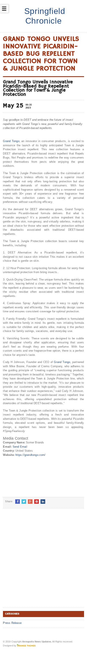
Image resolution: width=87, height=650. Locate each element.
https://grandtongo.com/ (30, 454)
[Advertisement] (43, 561)
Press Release (12, 622)
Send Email (20, 446)
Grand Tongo (11, 141)
